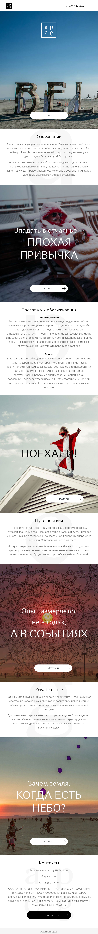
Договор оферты (48, 931)
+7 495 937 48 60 (75, 6)
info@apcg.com (49, 876)
